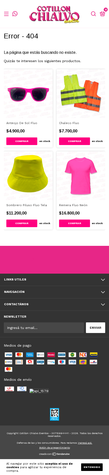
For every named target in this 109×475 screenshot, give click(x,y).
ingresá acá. (85, 442)
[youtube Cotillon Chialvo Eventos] (62, 260)
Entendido (92, 467)
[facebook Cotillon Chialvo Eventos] (47, 260)
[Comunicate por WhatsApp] (15, 14)
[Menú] (7, 14)
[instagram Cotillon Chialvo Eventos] (32, 260)
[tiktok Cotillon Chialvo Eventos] (77, 260)
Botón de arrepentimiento (54, 447)
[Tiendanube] (54, 455)
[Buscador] (93, 14)
